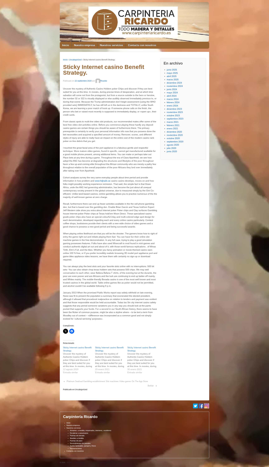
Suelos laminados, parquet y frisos (83, 446)
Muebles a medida (77, 438)
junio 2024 (172, 89)
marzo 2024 (173, 99)
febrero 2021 (173, 125)
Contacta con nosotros (142, 45)
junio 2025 (172, 69)
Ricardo (103, 81)
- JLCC (68, 462)
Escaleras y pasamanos (79, 433)
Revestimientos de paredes (80, 443)
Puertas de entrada (77, 436)
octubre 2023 (173, 115)
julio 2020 (171, 148)
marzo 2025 (173, 79)
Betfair (151, 386)
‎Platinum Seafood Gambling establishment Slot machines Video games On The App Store (107, 381)
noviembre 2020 (175, 135)
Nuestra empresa (84, 45)
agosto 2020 (173, 145)
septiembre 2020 (175, 141)
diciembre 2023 (174, 109)
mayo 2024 (172, 92)
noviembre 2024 (175, 86)
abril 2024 (172, 96)
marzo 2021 (173, 122)
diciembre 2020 (174, 132)
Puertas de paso (76, 441)
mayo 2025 (172, 73)
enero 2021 (172, 128)
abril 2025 (172, 76)
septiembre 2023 (175, 118)
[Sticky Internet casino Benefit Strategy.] (79, 360)
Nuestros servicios (111, 45)
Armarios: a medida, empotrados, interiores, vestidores (90, 430)
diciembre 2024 (174, 83)
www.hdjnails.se (102, 181)
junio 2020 (172, 151)
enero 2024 (172, 105)
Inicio (65, 45)
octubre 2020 (173, 138)
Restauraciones (76, 448)
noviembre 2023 (175, 112)
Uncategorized (75, 60)
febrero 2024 (173, 102)
